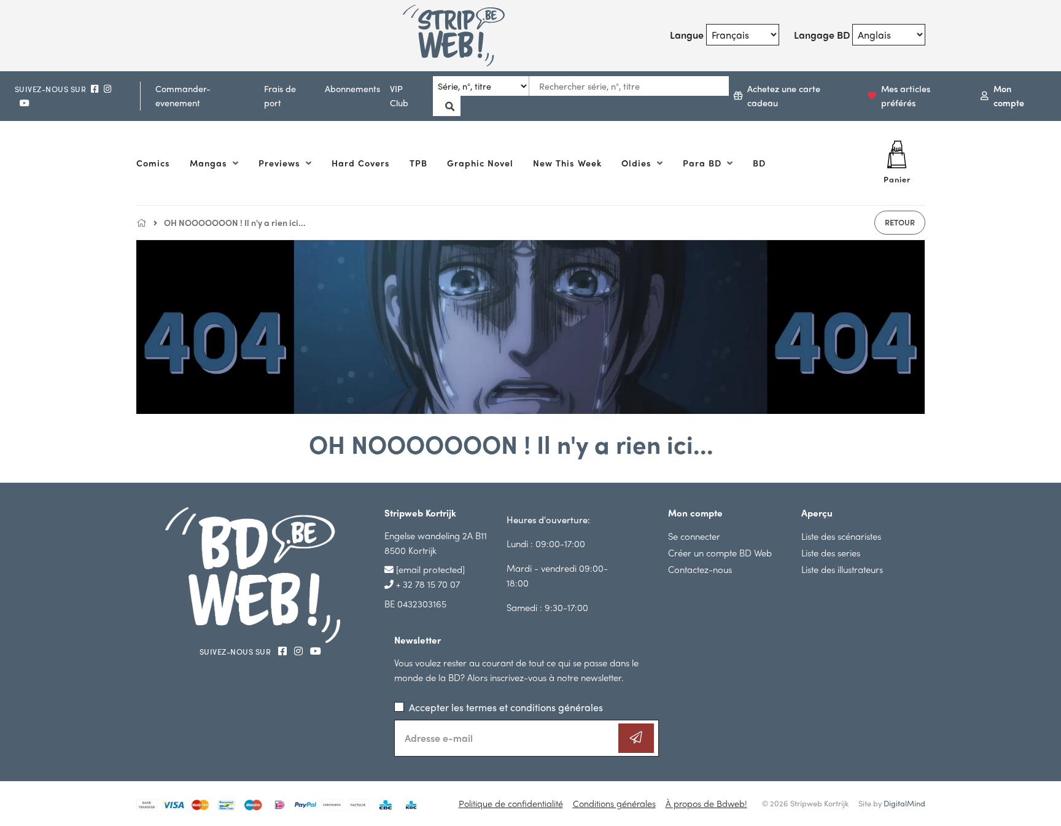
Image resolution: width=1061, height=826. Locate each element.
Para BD (704, 163)
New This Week (567, 163)
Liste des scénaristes (841, 535)
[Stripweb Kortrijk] (468, 35)
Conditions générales (614, 803)
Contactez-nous (700, 569)
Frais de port (280, 95)
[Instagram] (108, 89)
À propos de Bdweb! (706, 803)
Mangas (210, 163)
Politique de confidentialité (511, 803)
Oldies (638, 163)
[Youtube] (24, 103)
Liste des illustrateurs (842, 569)
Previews (280, 163)
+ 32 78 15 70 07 (427, 583)
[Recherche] (447, 106)
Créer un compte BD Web (720, 552)
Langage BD (822, 35)
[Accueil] (141, 222)
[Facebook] (95, 89)
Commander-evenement (183, 95)
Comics (153, 163)
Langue (687, 35)
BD (759, 163)
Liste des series (830, 552)
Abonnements (352, 88)
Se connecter (694, 535)
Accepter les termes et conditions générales (506, 707)
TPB (418, 163)
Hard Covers (361, 163)
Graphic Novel (480, 163)
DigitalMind (904, 803)
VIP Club (399, 95)
